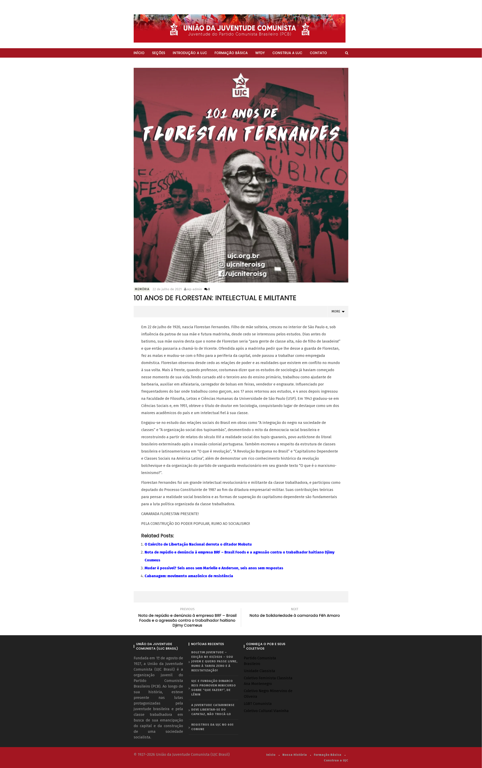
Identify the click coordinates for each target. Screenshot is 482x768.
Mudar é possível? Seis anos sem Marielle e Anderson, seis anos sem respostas (214, 568)
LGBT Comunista (258, 703)
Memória (142, 289)
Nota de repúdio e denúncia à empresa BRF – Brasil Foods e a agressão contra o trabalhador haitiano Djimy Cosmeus (187, 618)
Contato (318, 53)
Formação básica (231, 53)
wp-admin (194, 289)
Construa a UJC (287, 53)
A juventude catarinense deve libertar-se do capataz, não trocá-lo (213, 709)
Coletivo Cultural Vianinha (266, 710)
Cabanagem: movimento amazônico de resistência (189, 576)
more (337, 311)
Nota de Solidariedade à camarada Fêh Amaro (294, 613)
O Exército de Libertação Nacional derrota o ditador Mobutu (198, 544)
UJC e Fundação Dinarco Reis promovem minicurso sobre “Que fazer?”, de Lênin (213, 687)
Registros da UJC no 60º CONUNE (212, 727)
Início (139, 53)
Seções (158, 53)
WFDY (260, 53)
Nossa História (294, 755)
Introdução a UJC (190, 53)
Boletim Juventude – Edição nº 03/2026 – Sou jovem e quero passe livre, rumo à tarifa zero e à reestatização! (214, 661)
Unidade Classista (259, 671)
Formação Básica (327, 755)
